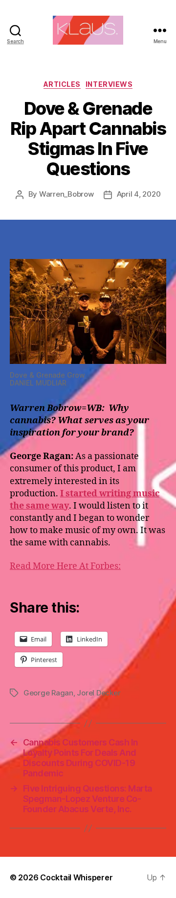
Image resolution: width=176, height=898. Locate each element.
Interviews (109, 84)
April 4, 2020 (139, 194)
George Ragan (48, 692)
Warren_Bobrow (66, 194)
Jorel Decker (98, 692)
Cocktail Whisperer (76, 877)
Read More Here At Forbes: (65, 566)
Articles (62, 84)
